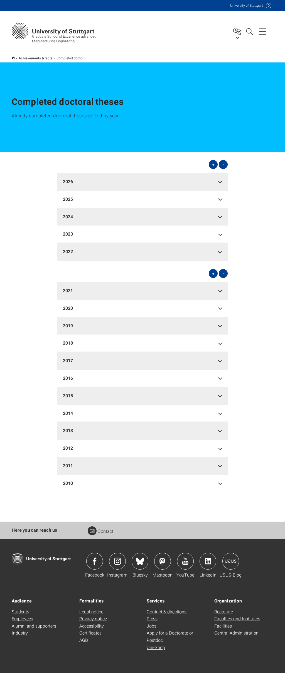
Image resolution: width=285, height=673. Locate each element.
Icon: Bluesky (140, 561)
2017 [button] (68, 360)
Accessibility (91, 626)
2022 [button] (68, 251)
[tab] (142, 181)
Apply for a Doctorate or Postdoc (170, 636)
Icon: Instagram (117, 561)
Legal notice (91, 611)
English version (13, 57)
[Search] (249, 31)
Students (20, 611)
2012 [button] (68, 448)
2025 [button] (68, 199)
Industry (20, 633)
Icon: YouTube (185, 561)
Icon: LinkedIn (208, 561)
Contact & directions (166, 611)
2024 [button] (68, 216)
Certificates (90, 633)
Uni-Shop (156, 647)
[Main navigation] (262, 31)
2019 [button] (68, 325)
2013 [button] (68, 430)
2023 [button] (68, 234)
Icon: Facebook (94, 561)
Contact (105, 531)
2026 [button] (68, 181)
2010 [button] (68, 483)
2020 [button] (68, 308)
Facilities (223, 626)
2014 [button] (68, 413)
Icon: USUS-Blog (230, 561)
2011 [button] (68, 465)
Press (152, 618)
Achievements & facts (36, 58)
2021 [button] (68, 290)
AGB (83, 640)
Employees (22, 618)
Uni (246, 5)
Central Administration (236, 633)
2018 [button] (68, 343)
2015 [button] (68, 395)
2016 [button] (68, 378)
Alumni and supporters (34, 626)
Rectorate (223, 611)
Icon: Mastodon (162, 561)
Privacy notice (93, 618)
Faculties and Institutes (237, 618)
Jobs (151, 626)
